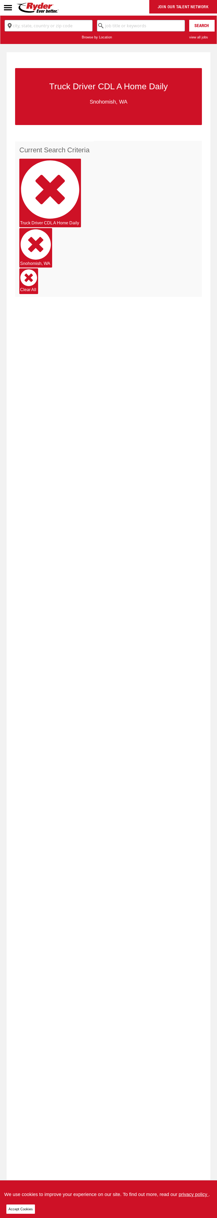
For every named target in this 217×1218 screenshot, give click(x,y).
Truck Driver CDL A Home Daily (49, 223)
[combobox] (48, 26)
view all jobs (198, 37)
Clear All (28, 289)
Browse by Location (97, 37)
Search (202, 25)
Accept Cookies (20, 1209)
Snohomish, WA (35, 263)
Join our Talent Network (183, 6)
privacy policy (194, 1194)
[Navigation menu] (8, 7)
